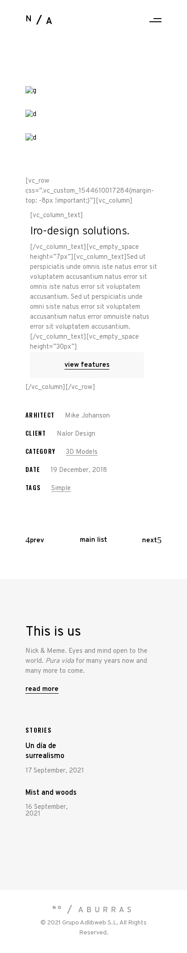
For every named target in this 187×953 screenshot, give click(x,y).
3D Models (82, 452)
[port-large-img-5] (93, 115)
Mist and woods (51, 792)
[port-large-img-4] (93, 91)
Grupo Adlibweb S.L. (90, 923)
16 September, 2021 (46, 810)
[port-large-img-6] (93, 138)
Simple (61, 488)
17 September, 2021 (54, 771)
